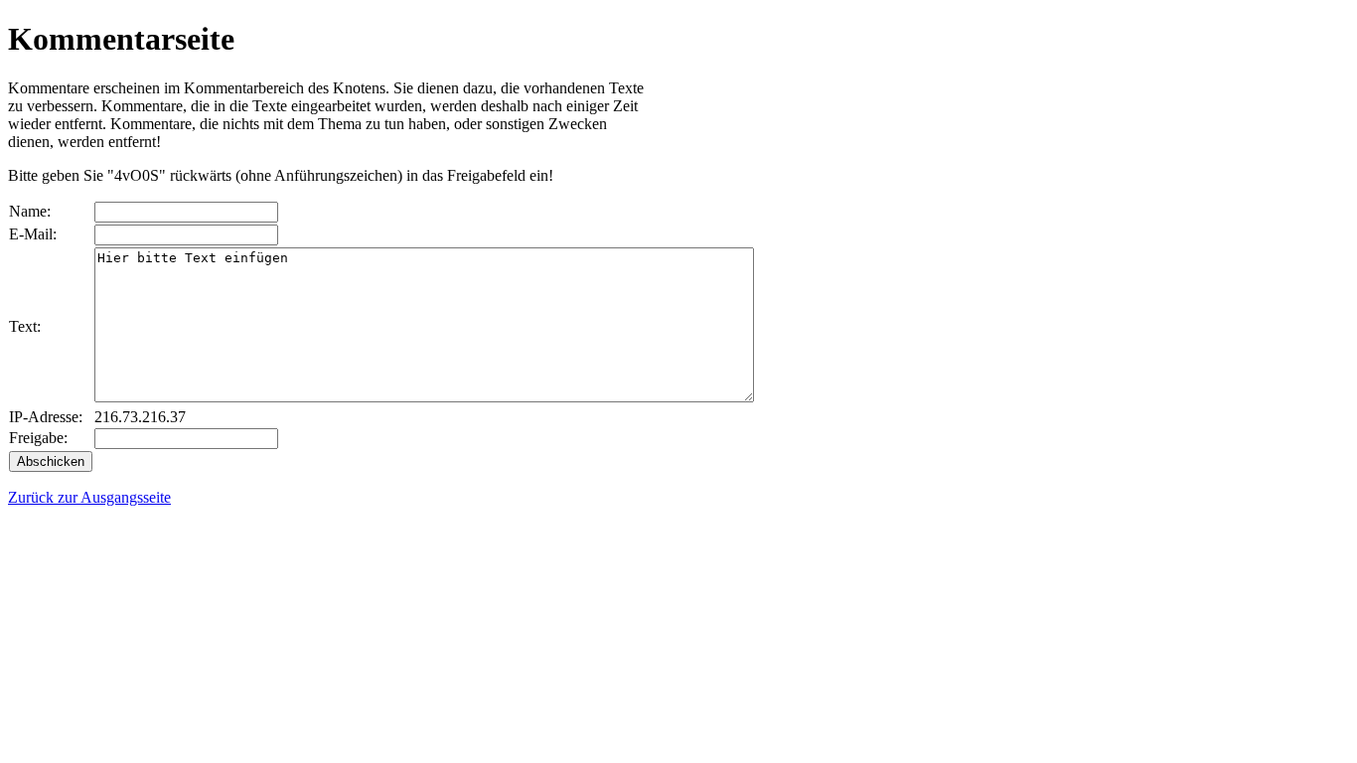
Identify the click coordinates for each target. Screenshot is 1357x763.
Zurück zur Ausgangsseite (89, 497)
